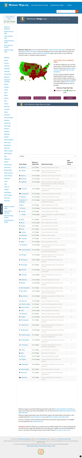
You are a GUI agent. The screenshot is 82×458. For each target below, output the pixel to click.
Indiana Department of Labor (49, 226)
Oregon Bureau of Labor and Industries (52, 317)
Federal (21, 205)
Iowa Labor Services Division (49, 229)
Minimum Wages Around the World (58, 417)
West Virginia (8, 195)
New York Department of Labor (50, 301)
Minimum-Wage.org (7, 28)
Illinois (6, 95)
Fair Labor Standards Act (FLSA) (63, 409)
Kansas (6, 103)
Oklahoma (7, 159)
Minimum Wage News (8, 50)
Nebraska (7, 134)
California (7, 68)
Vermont (6, 187)
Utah (5, 184)
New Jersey (7, 142)
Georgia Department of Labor (49, 211)
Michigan (6, 120)
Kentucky (6, 106)
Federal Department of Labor (49, 205)
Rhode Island (8, 170)
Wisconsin (7, 198)
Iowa (5, 101)
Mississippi (7, 126)
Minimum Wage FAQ (44, 53)
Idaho (6, 92)
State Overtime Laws (8, 37)
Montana (6, 131)
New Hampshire (8, 139)
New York (7, 148)
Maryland (7, 115)
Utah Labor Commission (48, 353)
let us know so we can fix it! (63, 430)
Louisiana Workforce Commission (51, 238)
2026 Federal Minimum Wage (39, 5)
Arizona (6, 63)
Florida (6, 84)
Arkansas (7, 66)
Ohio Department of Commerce (50, 310)
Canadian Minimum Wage (37, 417)
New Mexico (7, 145)
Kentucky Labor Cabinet (48, 235)
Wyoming (7, 200)
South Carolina (8, 173)
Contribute (69, 98)
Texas (6, 181)
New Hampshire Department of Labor (52, 288)
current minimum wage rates (56, 49)
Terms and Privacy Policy (64, 439)
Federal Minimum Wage (10, 17)
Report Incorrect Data (9, 32)
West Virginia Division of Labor (50, 369)
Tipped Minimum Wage (9, 41)
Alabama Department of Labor (50, 167)
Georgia (6, 87)
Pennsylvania (8, 164)
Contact (69, 5)
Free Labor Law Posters (8, 46)
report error (1, 209)
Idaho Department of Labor (49, 219)
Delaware (7, 77)
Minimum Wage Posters (55, 98)
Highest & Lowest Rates (9, 207)
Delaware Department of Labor (50, 197)
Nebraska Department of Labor (50, 279)
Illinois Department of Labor (49, 222)
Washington (7, 192)
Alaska (6, 60)
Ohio (5, 156)
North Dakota (8, 153)
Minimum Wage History (8, 216)
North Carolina (8, 151)
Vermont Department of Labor (50, 356)
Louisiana (7, 109)
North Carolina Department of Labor (51, 304)
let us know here (69, 81)
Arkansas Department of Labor (50, 178)
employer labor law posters (29, 51)
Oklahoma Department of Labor (50, 313)
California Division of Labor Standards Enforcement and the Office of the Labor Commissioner (53, 183)
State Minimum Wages (57, 5)
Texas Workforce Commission (50, 350)
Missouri (6, 128)
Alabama (6, 57)
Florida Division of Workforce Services (52, 208)
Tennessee (7, 178)
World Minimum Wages (9, 221)
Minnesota (7, 123)
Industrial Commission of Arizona (51, 175)
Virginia (6, 189)
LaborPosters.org (38, 421)
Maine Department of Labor (49, 241)
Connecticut (7, 74)
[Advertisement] (47, 36)
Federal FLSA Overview (8, 212)
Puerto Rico (7, 167)
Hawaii (6, 90)
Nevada (6, 137)
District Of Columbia (7, 80)
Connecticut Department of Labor (51, 193)
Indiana (6, 98)
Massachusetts (8, 117)
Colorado (7, 71)
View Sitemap (42, 439)
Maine (6, 112)
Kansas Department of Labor (49, 232)
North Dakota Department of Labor (51, 307)
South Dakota (8, 175)
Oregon (6, 162)
